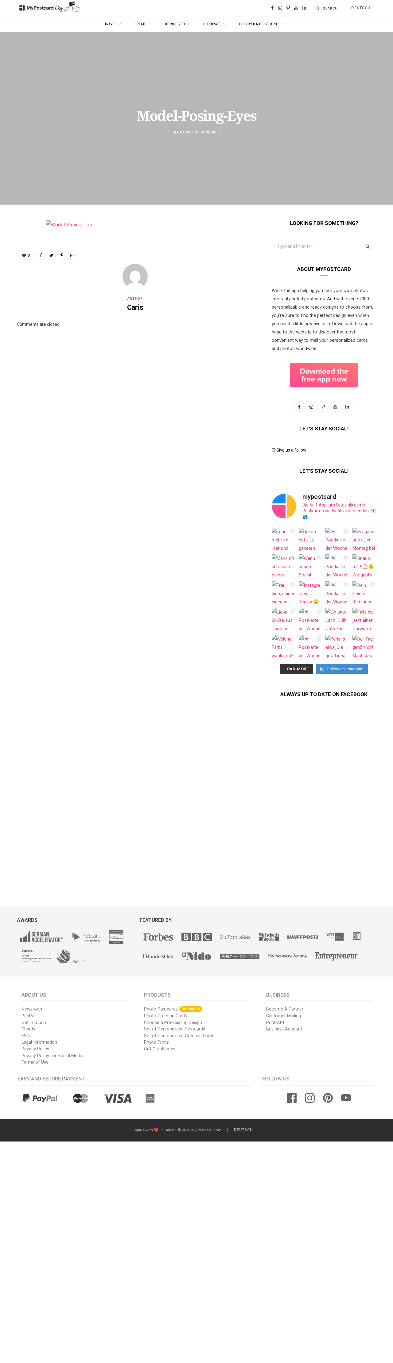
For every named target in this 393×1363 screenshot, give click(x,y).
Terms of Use (35, 1062)
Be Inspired (175, 23)
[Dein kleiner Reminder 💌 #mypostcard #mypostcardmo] (364, 593)
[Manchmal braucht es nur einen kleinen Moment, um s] (284, 566)
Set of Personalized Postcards (174, 1029)
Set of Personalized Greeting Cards (179, 1035)
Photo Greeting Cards (165, 1015)
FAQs (26, 1035)
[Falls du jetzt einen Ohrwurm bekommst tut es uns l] (364, 620)
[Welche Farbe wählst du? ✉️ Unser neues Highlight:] (284, 647)
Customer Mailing (283, 1015)
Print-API (275, 1022)
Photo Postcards (172, 1009)
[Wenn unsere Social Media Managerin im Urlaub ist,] (311, 566)
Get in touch (33, 1022)
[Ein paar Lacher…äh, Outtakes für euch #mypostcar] (337, 620)
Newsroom (32, 1009)
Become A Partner (284, 1009)
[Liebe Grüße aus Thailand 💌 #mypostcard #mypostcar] (284, 620)
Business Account (284, 1029)
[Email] (23, 290)
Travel (110, 23)
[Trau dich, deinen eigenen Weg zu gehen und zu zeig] (284, 593)
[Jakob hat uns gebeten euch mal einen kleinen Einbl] (311, 540)
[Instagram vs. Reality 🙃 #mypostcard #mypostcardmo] (311, 593)
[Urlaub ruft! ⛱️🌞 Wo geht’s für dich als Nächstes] (364, 566)
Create (140, 23)
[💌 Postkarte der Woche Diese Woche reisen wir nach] (337, 540)
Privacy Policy (35, 1049)
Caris (185, 132)
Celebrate (212, 23)
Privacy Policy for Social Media (52, 1055)
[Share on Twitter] (23, 258)
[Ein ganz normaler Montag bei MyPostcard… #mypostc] (364, 540)
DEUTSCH (361, 8)
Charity (28, 1029)
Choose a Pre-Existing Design (173, 1022)
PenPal (28, 1015)
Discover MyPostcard (258, 23)
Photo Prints (156, 1042)
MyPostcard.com (206, 1130)
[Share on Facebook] (23, 243)
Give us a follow (290, 450)
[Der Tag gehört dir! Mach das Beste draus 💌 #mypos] (364, 647)
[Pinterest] (23, 274)
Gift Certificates (159, 1049)
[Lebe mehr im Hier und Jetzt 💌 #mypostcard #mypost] (284, 540)
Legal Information (39, 1042)
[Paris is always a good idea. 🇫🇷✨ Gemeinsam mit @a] (337, 647)
